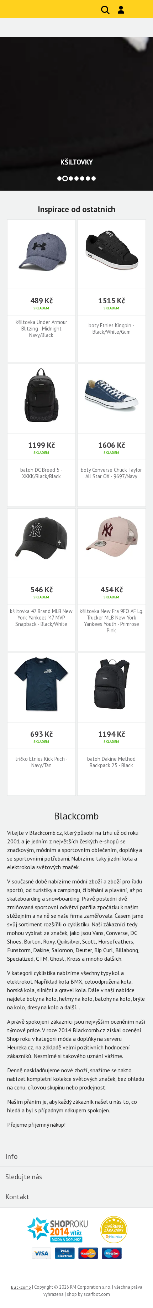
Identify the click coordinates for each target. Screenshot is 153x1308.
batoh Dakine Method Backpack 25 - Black (111, 762)
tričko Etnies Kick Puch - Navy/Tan (41, 762)
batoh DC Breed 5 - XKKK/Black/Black (41, 473)
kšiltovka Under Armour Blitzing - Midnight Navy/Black (41, 328)
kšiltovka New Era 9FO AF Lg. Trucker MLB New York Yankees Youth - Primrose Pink (111, 621)
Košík (137, 10)
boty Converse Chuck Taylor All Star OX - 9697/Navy (111, 473)
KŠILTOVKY (76, 162)
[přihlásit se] (121, 10)
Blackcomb (53, 9)
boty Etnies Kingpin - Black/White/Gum (111, 328)
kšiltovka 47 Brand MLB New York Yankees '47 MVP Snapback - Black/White (41, 617)
